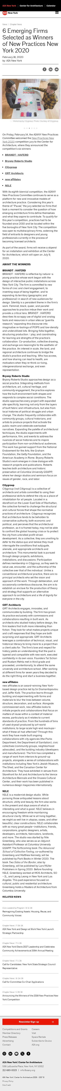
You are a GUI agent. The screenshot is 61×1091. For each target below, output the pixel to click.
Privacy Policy (7, 1081)
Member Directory (11, 1033)
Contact (6, 1044)
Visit (34, 1033)
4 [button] (31, 128)
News (4, 24)
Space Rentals (39, 1036)
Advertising (8, 1040)
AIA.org (35, 1044)
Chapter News (16, 24)
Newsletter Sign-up (29, 1021)
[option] (30, 101)
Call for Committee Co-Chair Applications (23, 981)
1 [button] (24, 128)
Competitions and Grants (14, 1029)
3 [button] (29, 128)
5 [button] (34, 128)
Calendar (51, 5)
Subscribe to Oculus (42, 1040)
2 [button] (26, 128)
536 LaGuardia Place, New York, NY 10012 (23, 1066)
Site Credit (6, 1085)
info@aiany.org (27, 1070)
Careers (35, 1029)
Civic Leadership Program (13, 908)
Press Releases (9, 1036)
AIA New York (9, 5)
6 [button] (36, 128)
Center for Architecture (31, 5)
